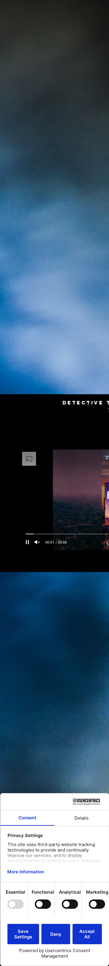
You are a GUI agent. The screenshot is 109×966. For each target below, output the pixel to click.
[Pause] (27, 542)
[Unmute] (37, 542)
